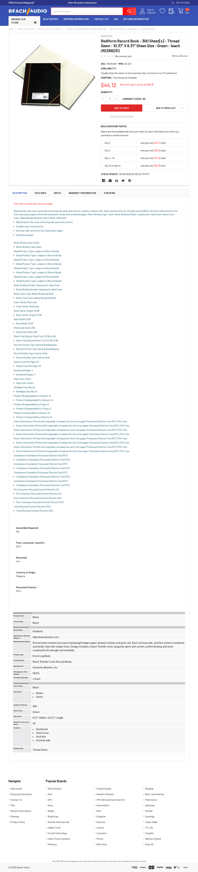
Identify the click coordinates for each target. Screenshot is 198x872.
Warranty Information (82, 193)
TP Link (149, 827)
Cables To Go (54, 827)
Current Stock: (134, 98)
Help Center (50, 19)
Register (151, 12)
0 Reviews (109, 193)
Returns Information (136, 19)
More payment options (121, 116)
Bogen (51, 810)
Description (20, 193)
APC (50, 799)
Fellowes (52, 844)
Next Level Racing (154, 794)
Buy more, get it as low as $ (136, 84)
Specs (57, 193)
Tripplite (149, 833)
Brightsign (53, 816)
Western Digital (153, 838)
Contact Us (101, 19)
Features (40, 193)
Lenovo (100, 827)
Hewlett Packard (105, 794)
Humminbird (102, 805)
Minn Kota (101, 844)
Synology (149, 816)
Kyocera (100, 821)
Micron (99, 838)
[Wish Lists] (164, 11)
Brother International (58, 821)
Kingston (101, 816)
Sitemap (14, 816)
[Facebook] (103, 180)
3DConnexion (54, 788)
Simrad (148, 810)
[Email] (110, 180)
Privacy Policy (17, 821)
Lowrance (101, 833)
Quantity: (107, 92)
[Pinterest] (129, 180)
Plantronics (151, 799)
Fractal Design (103, 788)
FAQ (116, 19)
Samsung (150, 805)
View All (149, 844)
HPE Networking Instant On (110, 799)
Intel (98, 810)
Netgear (149, 788)
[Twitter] (123, 180)
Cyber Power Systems (59, 838)
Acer (50, 794)
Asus (50, 805)
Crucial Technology (57, 833)
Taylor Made (151, 821)
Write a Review (179, 55)
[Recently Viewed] (173, 11)
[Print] (116, 180)
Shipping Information (76, 19)
